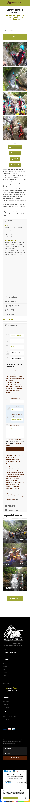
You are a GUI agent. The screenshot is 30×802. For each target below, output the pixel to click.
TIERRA (5, 666)
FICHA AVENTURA (16, 147)
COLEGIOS (6, 702)
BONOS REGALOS (7, 684)
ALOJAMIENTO (7, 681)
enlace (17, 500)
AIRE (4, 669)
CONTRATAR (16, 153)
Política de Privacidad (9, 722)
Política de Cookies (8, 725)
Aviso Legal (6, 719)
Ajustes (22, 798)
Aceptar (6, 798)
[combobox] (17, 31)
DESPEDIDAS (6, 678)
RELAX (4, 675)
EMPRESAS (6, 704)
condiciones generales (12, 441)
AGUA (4, 663)
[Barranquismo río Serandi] (15, 54)
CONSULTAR (16, 164)
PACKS (5, 672)
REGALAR (16, 159)
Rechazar (14, 798)
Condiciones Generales (9, 716)
